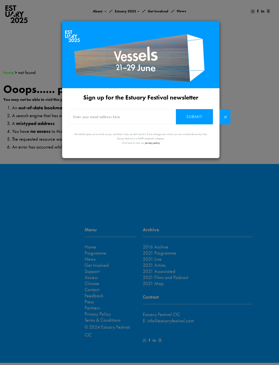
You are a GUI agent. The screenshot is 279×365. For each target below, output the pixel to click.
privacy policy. (152, 143)
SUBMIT (194, 116)
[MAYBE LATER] (224, 116)
